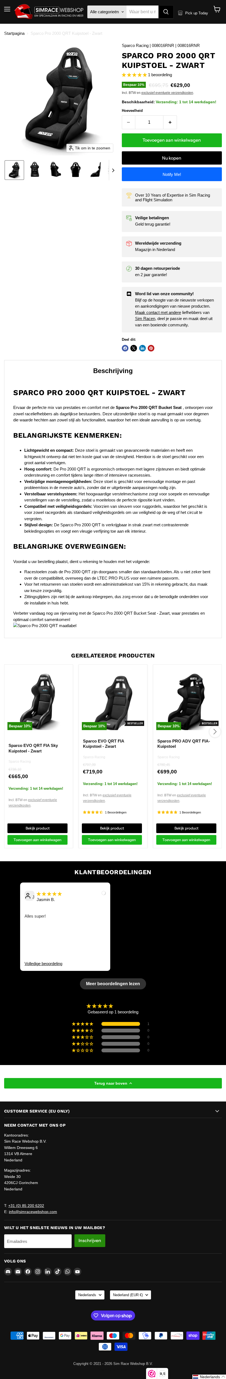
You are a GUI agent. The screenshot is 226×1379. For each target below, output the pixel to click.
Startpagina (14, 33)
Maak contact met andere (158, 312)
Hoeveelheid (132, 111)
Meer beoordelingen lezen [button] (113, 983)
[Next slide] (113, 170)
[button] (14, 170)
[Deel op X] (133, 348)
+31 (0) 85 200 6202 (26, 1205)
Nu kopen (171, 158)
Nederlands (87, 1295)
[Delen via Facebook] (125, 348)
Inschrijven (90, 1240)
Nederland (128, 1295)
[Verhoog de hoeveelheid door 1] (170, 122)
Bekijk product (38, 828)
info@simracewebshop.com (33, 1211)
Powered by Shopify (113, 1369)
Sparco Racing (20, 762)
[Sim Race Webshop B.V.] (48, 12)
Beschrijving (113, 370)
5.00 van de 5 (127, 1006)
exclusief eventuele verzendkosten (167, 93)
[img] (49, 893)
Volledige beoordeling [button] (43, 963)
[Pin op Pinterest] (151, 348)
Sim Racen (145, 318)
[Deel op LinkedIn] (142, 348)
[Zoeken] (165, 12)
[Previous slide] (13, 935)
